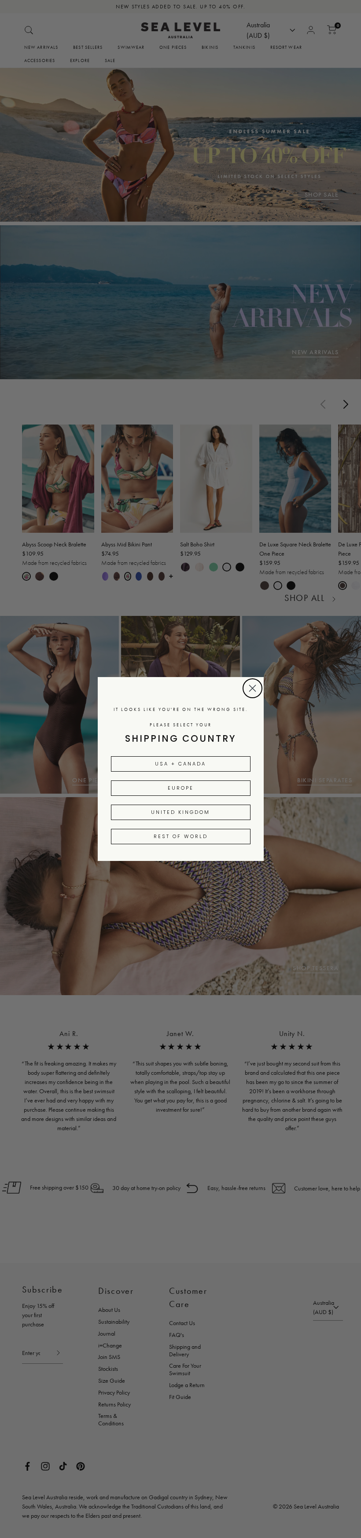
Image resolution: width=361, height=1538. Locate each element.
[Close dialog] (252, 688)
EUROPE (181, 787)
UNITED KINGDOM (180, 812)
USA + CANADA (180, 763)
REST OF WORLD (181, 836)
